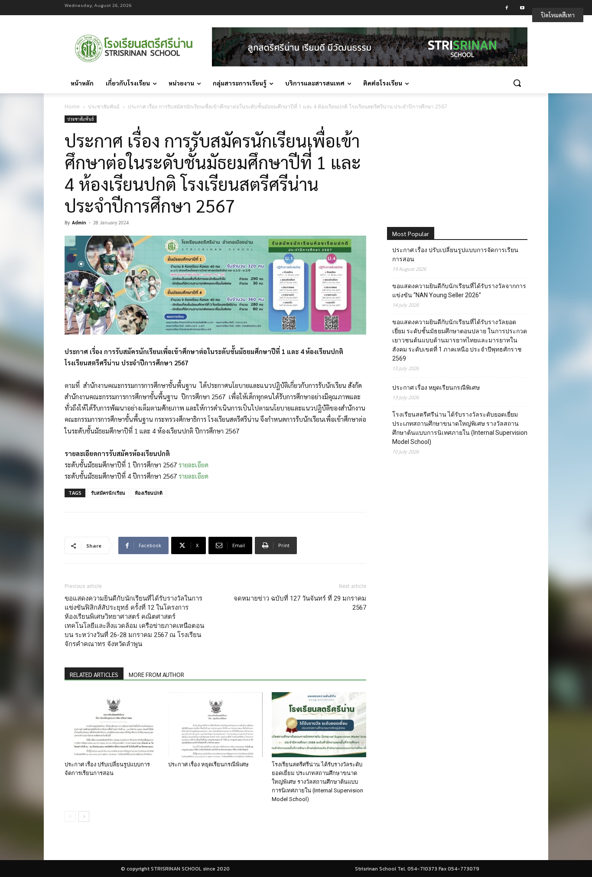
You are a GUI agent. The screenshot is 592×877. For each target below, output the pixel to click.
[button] (517, 82)
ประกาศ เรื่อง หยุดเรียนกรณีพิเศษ (208, 764)
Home (72, 106)
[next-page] (83, 816)
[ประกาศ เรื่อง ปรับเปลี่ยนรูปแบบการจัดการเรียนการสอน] (112, 724)
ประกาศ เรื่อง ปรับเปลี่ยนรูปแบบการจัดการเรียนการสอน (455, 254)
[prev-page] (70, 816)
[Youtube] (522, 7)
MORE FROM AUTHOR (156, 674)
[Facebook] (506, 7)
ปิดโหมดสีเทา (558, 15)
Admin (79, 222)
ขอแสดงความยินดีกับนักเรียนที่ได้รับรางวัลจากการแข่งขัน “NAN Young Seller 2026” (459, 290)
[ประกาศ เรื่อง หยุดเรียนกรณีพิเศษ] (215, 724)
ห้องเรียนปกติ (149, 492)
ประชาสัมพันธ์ (104, 106)
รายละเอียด (193, 464)
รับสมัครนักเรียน (108, 492)
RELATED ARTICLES (94, 674)
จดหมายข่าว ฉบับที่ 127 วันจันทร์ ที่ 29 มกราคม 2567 (300, 603)
